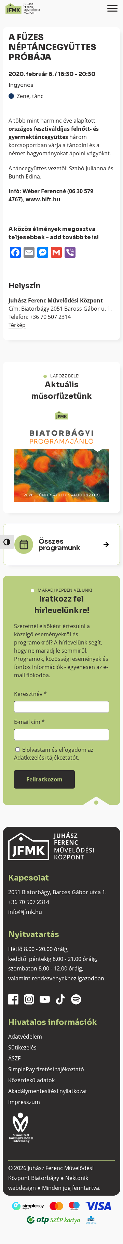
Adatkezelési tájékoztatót (46, 757)
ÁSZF (14, 1058)
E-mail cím (29, 722)
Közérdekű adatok (31, 1080)
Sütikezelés (22, 1047)
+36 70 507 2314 (28, 902)
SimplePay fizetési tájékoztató (46, 1069)
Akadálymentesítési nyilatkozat (47, 1091)
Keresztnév (30, 694)
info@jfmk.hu (25, 912)
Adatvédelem (25, 1036)
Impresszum (24, 1102)
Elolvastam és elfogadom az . (53, 753)
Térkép (17, 325)
